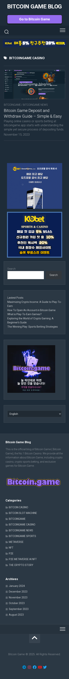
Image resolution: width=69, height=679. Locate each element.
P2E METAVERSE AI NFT (23, 559)
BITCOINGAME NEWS (35, 104)
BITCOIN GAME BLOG (34, 6)
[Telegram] (24, 667)
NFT (11, 547)
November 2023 (18, 597)
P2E (11, 553)
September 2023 (19, 609)
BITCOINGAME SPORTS (22, 536)
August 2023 (16, 614)
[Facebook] (34, 667)
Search (11, 268)
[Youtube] (40, 667)
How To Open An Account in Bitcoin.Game (31, 310)
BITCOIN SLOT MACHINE (23, 513)
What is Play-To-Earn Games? (24, 314)
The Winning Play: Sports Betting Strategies (32, 326)
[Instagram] (29, 667)
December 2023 (18, 591)
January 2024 (17, 585)
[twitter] (45, 667)
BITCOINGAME (12, 104)
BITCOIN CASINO (18, 507)
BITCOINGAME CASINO (22, 524)
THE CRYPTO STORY (21, 565)
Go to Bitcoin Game (34, 19)
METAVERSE (16, 541)
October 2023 (17, 603)
